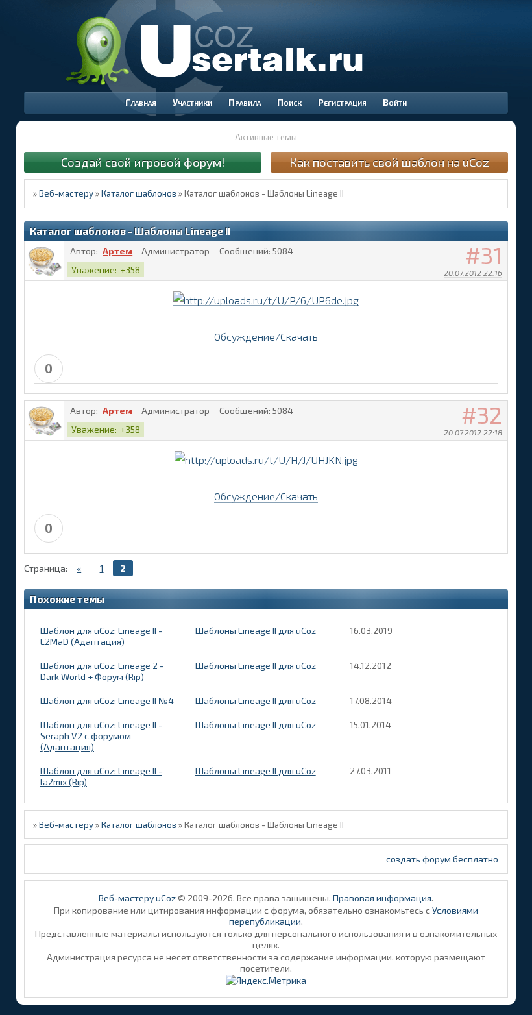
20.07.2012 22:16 (473, 272)
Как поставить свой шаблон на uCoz (389, 161)
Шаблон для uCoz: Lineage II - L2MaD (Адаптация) (101, 636)
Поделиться (498, 289)
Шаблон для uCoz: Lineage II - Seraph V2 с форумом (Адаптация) (101, 735)
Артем (117, 250)
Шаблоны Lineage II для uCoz (255, 630)
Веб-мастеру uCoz (137, 897)
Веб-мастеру (66, 193)
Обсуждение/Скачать (266, 336)
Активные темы (266, 137)
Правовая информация (382, 897)
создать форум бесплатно (442, 858)
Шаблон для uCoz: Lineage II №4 (107, 700)
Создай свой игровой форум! (142, 161)
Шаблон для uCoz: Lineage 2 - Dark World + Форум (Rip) (101, 671)
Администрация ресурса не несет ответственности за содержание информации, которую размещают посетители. (266, 962)
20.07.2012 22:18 (473, 432)
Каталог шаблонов (138, 193)
